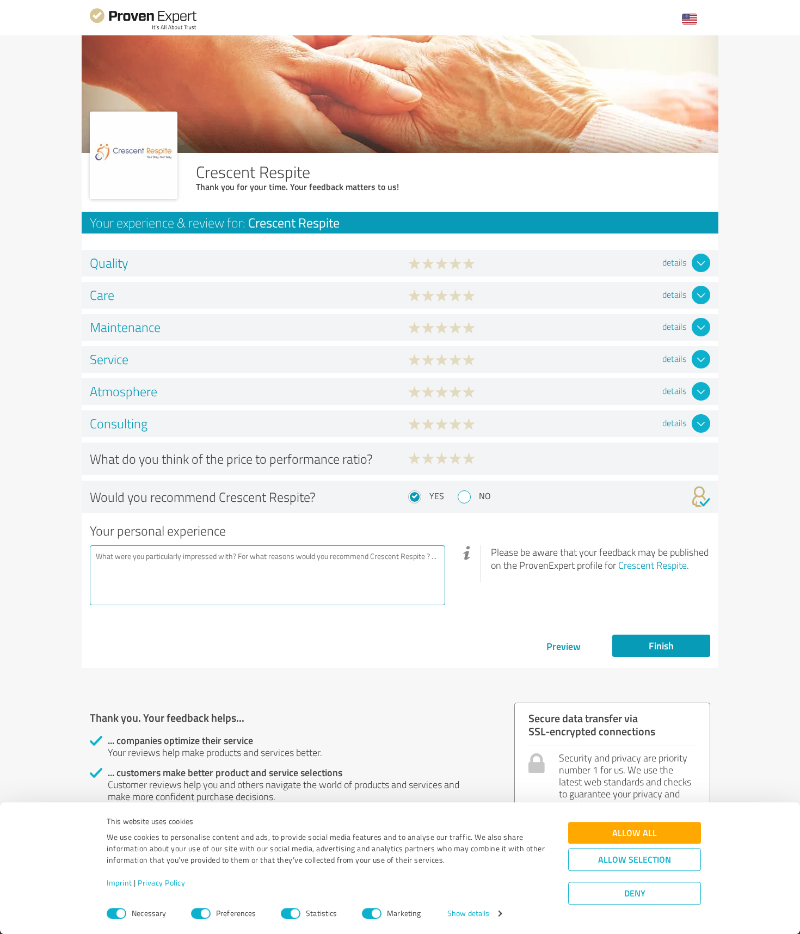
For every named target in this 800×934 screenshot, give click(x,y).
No (485, 496)
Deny (634, 893)
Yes (436, 496)
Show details (468, 913)
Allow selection (634, 859)
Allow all (634, 833)
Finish (661, 645)
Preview (563, 646)
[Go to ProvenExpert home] (143, 28)
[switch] (201, 913)
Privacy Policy (161, 883)
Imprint (119, 883)
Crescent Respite (652, 565)
